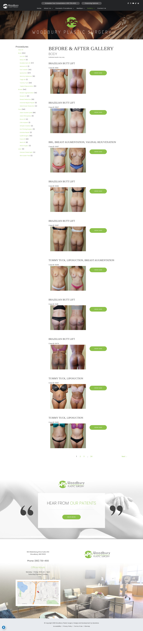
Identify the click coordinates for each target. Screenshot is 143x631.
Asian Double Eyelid (26, 113)
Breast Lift (23, 96)
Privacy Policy (67, 626)
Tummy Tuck (24, 83)
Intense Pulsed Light (26, 152)
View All (20, 50)
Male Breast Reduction (27, 106)
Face (19, 109)
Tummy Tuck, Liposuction (66, 378)
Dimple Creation (25, 126)
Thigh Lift (23, 79)
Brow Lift (22, 119)
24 (91, 456)
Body (19, 53)
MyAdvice (95, 623)
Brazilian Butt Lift (25, 63)
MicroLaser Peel (25, 156)
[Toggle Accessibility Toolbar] (4, 627)
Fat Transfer (24, 70)
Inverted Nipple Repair (27, 103)
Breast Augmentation (27, 93)
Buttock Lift (23, 66)
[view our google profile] (138, 3)
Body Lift (22, 60)
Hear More (71, 517)
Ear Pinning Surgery (26, 129)
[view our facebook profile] (128, 3)
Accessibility (57, 626)
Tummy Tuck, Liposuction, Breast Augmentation (81, 260)
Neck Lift (22, 142)
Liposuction (23, 73)
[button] (60, 3)
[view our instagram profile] (131, 3)
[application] (52, 8)
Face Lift (22, 139)
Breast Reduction (25, 99)
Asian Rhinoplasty (25, 116)
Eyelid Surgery (24, 136)
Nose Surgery (24, 146)
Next (124, 456)
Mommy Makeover (26, 76)
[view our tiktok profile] (136, 3)
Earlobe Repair (24, 132)
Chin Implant (24, 122)
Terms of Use (78, 626)
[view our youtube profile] (133, 3)
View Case (98, 73)
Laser (20, 149)
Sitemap (87, 626)
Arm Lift (22, 56)
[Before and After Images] (68, 93)
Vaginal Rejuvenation (26, 86)
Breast (20, 89)
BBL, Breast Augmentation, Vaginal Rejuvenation (82, 142)
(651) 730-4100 (41, 560)
